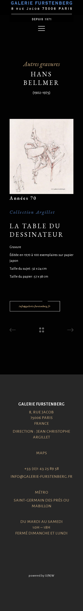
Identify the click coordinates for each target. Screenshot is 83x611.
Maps (41, 453)
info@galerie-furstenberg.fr (42, 476)
